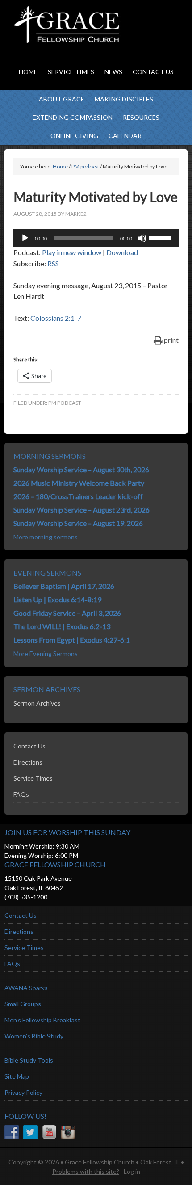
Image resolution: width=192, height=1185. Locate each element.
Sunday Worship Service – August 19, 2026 (78, 523)
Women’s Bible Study (33, 1036)
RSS (53, 263)
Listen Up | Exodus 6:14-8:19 (57, 599)
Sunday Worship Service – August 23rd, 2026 (81, 509)
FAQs (21, 794)
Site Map (16, 1076)
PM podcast (64, 402)
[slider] (161, 237)
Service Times (33, 778)
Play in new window (71, 252)
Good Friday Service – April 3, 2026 (67, 613)
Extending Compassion (73, 117)
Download (122, 252)
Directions (27, 762)
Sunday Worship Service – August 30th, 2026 (81, 469)
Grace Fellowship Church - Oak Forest (89, 36)
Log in (132, 1171)
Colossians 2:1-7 (55, 318)
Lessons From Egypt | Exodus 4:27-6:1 (71, 639)
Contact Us (29, 746)
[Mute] (142, 238)
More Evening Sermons (45, 653)
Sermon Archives (37, 703)
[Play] (25, 238)
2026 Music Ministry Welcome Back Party (78, 483)
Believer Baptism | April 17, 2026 (63, 586)
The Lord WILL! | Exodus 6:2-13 (61, 626)
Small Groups (22, 1004)
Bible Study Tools (28, 1060)
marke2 (76, 213)
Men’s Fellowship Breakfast (42, 1020)
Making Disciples (124, 99)
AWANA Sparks (26, 988)
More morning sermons (45, 537)
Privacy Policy (23, 1092)
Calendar (125, 135)
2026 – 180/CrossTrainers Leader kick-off (78, 496)
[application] (96, 238)
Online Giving (74, 135)
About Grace (61, 99)
